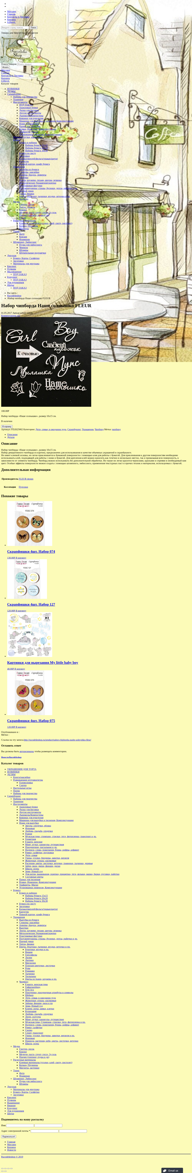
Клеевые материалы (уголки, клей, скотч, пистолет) (45, 223)
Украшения (19, 166)
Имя (3, 1125)
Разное (28, 833)
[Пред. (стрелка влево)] (2, 1171)
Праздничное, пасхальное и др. (41, 847)
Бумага (16, 140)
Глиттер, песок (26, 204)
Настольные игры (22, 788)
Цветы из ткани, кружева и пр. (41, 979)
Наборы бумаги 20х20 (36, 148)
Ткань (16, 231)
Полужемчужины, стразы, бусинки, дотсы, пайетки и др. (48, 188)
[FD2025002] (46, 406)
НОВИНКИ (13, 88)
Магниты (24, 228)
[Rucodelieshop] (18, 61)
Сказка (28, 1030)
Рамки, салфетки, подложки (39, 852)
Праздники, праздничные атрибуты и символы (49, 992)
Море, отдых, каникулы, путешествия (44, 844)
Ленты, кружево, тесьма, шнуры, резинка (40, 180)
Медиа (16, 201)
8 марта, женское (33, 842)
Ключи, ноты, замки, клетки (39, 1008)
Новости (11, 1150)
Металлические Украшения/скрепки (37, 183)
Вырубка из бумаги (29, 169)
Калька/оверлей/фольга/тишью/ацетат (38, 158)
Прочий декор (26, 191)
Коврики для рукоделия (31, 118)
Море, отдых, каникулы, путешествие (44, 1019)
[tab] (99, 434)
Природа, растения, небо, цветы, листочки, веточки (51, 1041)
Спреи (22, 218)
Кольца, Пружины (28, 226)
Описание (12, 434)
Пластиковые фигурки (30, 185)
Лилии (28, 957)
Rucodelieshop (14, 295)
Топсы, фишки (26, 193)
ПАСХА (29, 990)
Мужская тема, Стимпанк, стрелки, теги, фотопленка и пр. (55, 1022)
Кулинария (30, 1011)
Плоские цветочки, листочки (40, 965)
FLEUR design (26, 479)
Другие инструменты (30, 113)
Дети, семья (31, 855)
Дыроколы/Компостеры (31, 115)
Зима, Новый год (34, 871)
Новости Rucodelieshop (11, 757)
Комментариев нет (10, 315)
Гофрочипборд (32, 987)
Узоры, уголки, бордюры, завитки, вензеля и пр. (50, 1035)
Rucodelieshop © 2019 (12, 1157)
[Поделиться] (5, 1168)
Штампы (23, 250)
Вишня (28, 952)
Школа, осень (32, 868)
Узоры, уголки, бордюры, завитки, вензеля (47, 858)
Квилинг (11, 266)
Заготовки (24, 156)
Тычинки (30, 973)
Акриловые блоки (28, 107)
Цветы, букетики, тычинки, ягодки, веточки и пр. (44, 196)
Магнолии (30, 963)
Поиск (33, 27)
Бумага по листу (27, 153)
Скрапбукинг (14, 94)
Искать (5, 67)
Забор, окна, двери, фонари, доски (42, 866)
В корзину (6, 426)
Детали (11, 437)
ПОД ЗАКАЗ (26, 105)
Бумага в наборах (28, 142)
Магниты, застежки (29, 1068)
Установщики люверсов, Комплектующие (40, 134)
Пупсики (23, 487)
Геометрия (30, 839)
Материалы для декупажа (26, 263)
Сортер (23, 785)
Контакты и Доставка (18, 17)
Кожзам (23, 236)
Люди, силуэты (33, 1016)
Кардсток (24, 161)
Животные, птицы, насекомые (40, 860)
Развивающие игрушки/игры (28, 780)
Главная (11, 14)
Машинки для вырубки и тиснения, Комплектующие (46, 121)
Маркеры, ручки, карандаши (27, 137)
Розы (27, 968)
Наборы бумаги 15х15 (36, 145)
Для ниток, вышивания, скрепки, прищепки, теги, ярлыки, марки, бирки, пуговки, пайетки (72, 874)
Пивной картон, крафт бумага (34, 164)
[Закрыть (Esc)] (2, 1168)
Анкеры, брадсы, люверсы (32, 175)
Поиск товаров (8, 64)
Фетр (21, 234)
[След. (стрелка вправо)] (5, 1171)
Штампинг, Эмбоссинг (25, 242)
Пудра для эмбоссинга (30, 245)
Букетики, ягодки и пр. (37, 949)
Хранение (18, 99)
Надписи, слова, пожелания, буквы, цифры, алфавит (52, 850)
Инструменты (20, 102)
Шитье (10, 285)
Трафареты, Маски (28, 131)
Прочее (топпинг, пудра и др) (34, 215)
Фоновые (30, 828)
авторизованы (27, 751)
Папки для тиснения (29, 126)
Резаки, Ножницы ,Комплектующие (37, 129)
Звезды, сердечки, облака (38, 825)
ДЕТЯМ (11, 91)
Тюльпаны (30, 976)
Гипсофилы (31, 955)
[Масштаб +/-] (11, 1168)
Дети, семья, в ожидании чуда (51, 429)
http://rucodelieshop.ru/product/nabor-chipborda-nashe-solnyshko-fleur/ (57, 740)
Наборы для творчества (25, 97)
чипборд (116, 429)
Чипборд (23, 199)
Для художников (15, 282)
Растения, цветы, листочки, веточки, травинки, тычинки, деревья (59, 863)
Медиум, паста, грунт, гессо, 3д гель (37, 212)
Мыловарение (14, 271)
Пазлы (16, 790)
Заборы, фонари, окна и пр (39, 1003)
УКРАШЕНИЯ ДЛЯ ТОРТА (21, 769)
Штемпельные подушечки (32, 253)
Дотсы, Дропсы (27, 207)
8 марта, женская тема (36, 984)
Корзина (11, 19)
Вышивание (13, 1103)
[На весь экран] (8, 1168)
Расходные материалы (24, 220)
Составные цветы (34, 877)
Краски (23, 210)
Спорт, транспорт (34, 1033)
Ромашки (30, 971)
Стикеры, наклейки (29, 172)
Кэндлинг (12, 277)
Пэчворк (11, 269)
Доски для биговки (29, 110)
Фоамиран (24, 239)
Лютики (29, 960)
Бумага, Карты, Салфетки (26, 258)
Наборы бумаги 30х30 (36, 150)
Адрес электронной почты (15, 1131)
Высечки (23, 177)
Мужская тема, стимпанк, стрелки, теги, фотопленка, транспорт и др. (60, 836)
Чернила (23, 247)
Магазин (11, 11)
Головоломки (26, 782)
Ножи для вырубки (29, 123)
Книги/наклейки (21, 777)
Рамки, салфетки (33, 1027)
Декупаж (11, 255)
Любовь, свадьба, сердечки (39, 831)
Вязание (11, 1105)
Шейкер (29, 995)
